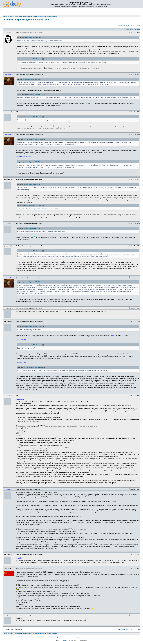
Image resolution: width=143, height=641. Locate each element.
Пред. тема (129, 29)
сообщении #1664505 (28, 79)
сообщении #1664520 (33, 282)
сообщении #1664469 (31, 184)
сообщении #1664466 (31, 117)
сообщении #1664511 (31, 326)
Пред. (127, 25)
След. (138, 25)
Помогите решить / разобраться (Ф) (46, 633)
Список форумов (8, 633)
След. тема (137, 29)
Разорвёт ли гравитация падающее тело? (26, 19)
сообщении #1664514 (31, 228)
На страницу (121, 25)
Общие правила (81, 637)
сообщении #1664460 (33, 94)
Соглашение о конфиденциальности (66, 637)
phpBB (64, 640)
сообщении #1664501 (31, 37)
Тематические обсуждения (22, 633)
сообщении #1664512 (33, 139)
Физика (33, 633)
